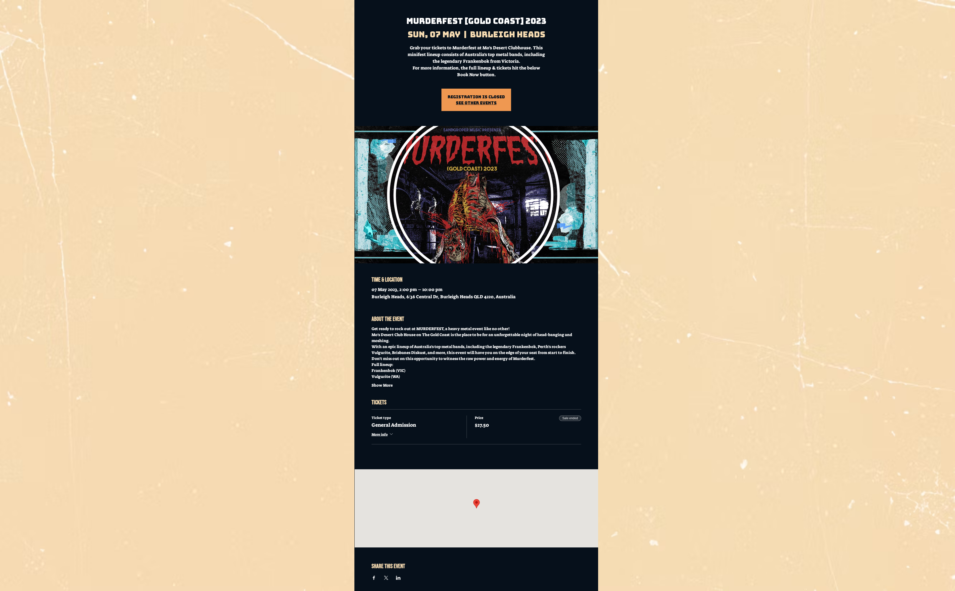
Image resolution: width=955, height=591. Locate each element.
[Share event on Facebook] (374, 578)
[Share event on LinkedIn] (398, 578)
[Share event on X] (386, 578)
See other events (476, 103)
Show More (382, 385)
